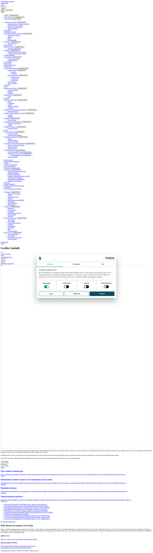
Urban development (9, 150)
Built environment (9, 47)
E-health (10, 91)
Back (2, 12)
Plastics (10, 101)
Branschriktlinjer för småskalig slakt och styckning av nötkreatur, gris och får (25, 509)
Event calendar (31, 546)
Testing (6, 163)
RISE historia (11, 205)
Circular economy (13, 133)
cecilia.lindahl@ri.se (6, 257)
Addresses (11, 208)
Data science (7, 63)
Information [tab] (76, 264)
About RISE (7, 19)
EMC (9, 38)
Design (10, 138)
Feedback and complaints (15, 181)
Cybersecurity (8, 62)
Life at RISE (11, 236)
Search (3, 6)
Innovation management (14, 135)
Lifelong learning (12, 140)
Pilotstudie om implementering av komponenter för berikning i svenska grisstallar (26, 507)
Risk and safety (12, 148)
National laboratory (13, 111)
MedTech (10, 93)
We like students (12, 239)
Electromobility (12, 40)
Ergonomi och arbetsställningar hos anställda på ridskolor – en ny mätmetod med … (27, 515)
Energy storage (12, 70)
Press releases (4, 546)
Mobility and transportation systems (14, 113)
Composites (11, 103)
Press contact (11, 221)
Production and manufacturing (12, 121)
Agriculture (7, 30)
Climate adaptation (9, 55)
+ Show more (4, 461)
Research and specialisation (12, 168)
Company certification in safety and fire (19, 176)
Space (6, 130)
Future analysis (8, 160)
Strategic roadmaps (9, 184)
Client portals (4, 3)
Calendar (10, 224)
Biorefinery (7, 42)
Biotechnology (8, 45)
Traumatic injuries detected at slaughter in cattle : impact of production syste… (26, 504)
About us (3, 539)
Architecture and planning (15, 153)
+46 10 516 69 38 (6, 254)
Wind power (14, 80)
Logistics (10, 115)
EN (4, 4)
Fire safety (7, 85)
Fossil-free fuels (12, 43)
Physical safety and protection (16, 145)
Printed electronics (13, 28)
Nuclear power (15, 77)
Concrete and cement (14, 58)
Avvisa (51, 294)
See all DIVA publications (8, 522)
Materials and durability (10, 100)
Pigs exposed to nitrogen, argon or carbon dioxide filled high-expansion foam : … (27, 506)
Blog (9, 229)
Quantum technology (10, 127)
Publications (4, 464)
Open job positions (13, 234)
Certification (7, 169)
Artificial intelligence (10, 32)
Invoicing (10, 216)
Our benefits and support (15, 237)
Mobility (10, 116)
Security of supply (13, 147)
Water (9, 96)
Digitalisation (8, 66)
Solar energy (14, 78)
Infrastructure (8, 95)
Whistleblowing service (14, 213)
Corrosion (10, 108)
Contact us (7, 206)
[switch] (66, 286)
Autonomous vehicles (14, 35)
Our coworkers (12, 210)
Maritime (6, 98)
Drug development (13, 90)
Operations (7, 192)
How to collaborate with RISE (12, 189)
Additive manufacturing (14, 123)
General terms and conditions (23, 547)
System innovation (9, 132)
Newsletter (11, 227)
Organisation (11, 201)
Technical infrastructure (10, 164)
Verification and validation (15, 177)
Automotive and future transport (13, 33)
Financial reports (12, 203)
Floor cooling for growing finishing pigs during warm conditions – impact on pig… (27, 517)
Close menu (9, 10)
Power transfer (12, 82)
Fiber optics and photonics (15, 27)
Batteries (13, 72)
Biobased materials (13, 106)
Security (10, 198)
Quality (10, 195)
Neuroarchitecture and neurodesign (21, 155)
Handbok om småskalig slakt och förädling (16, 514)
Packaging (7, 118)
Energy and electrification (11, 68)
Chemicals (7, 50)
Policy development (9, 166)
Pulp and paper (12, 120)
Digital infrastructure (10, 65)
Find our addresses (17, 539)
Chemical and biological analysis (17, 52)
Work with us (8, 232)
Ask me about (4, 463)
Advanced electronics (10, 22)
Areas (6, 15)
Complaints (11, 211)
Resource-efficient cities (14, 48)
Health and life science (10, 88)
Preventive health (12, 157)
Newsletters (15, 546)
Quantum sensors (12, 128)
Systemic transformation (11, 137)
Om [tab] (103, 264)
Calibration (7, 187)
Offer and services (9, 17)
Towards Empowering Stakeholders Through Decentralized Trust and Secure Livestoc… (29, 512)
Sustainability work (13, 197)
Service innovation (13, 142)
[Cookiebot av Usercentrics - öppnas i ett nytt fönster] (106, 258)
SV (2, 4)
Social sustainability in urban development (19, 152)
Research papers (12, 231)
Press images (11, 220)
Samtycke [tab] (50, 264)
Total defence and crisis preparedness (14, 143)
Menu (2, 10)
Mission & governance (14, 194)
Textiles (10, 105)
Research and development (11, 161)
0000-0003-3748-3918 (7, 263)
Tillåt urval (76, 294)
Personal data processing (7, 547)
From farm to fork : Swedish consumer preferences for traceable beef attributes (26, 511)
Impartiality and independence (16, 179)
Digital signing (12, 214)
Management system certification (17, 171)
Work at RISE (33, 539)
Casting (10, 125)
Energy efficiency (13, 83)
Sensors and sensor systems (15, 25)
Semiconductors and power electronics (18, 24)
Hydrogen (14, 73)
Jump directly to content (7, 1)
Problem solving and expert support (14, 185)
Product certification (13, 173)
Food (5, 86)
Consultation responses (14, 223)
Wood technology (13, 60)
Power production (13, 75)
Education (7, 182)
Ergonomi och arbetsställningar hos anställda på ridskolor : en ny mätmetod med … (27, 519)
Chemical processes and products (17, 53)
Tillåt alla (102, 294)
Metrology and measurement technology (15, 110)
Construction (7, 57)
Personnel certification (14, 174)
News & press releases (10, 218)
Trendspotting (11, 226)
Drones (10, 37)
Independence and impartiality (16, 200)
